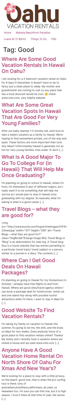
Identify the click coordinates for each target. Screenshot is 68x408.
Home (7, 32)
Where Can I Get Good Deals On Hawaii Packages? (28, 266)
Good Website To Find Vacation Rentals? (28, 313)
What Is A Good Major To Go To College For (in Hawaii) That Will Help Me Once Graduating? (32, 166)
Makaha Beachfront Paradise (33, 32)
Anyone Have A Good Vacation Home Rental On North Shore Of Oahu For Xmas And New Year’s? (32, 359)
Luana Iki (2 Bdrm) (15, 38)
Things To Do (39, 38)
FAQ (53, 38)
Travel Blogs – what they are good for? (31, 212)
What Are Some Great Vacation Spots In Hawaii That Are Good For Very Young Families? (31, 114)
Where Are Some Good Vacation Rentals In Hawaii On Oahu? (33, 65)
